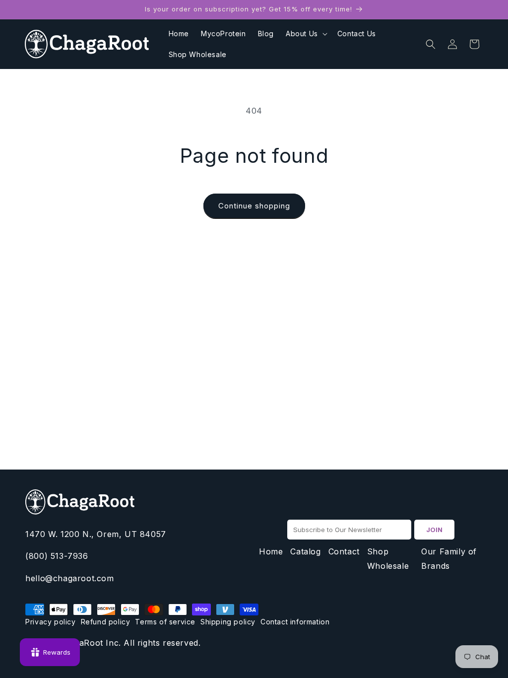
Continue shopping (254, 205)
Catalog (305, 551)
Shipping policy (227, 621)
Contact (344, 551)
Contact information (294, 621)
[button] (305, 33)
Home (271, 551)
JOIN (434, 530)
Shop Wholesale (388, 558)
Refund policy (105, 621)
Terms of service (165, 621)
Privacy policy (50, 621)
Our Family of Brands (449, 558)
